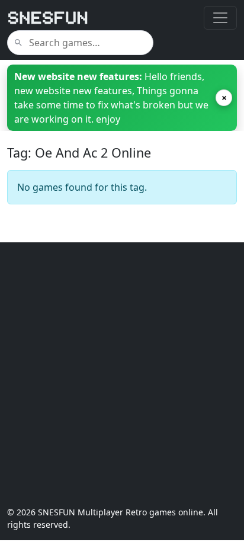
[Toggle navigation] (220, 18)
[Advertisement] (122, 374)
